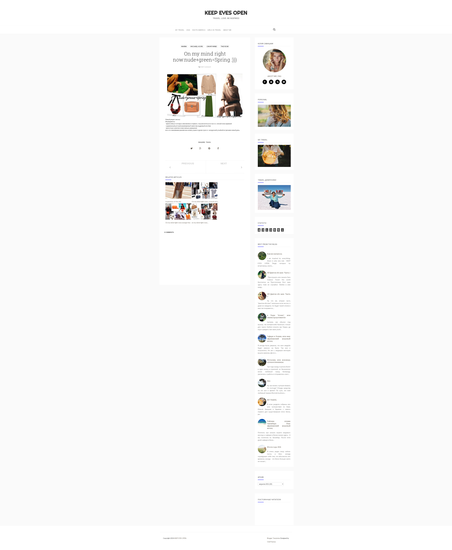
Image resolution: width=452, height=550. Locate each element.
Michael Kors (197, 46)
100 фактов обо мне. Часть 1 (278, 273)
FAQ (279, 76)
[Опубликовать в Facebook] (218, 148)
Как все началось (274, 254)
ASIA (188, 30)
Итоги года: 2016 (274, 447)
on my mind (212, 46)
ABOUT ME (227, 30)
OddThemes (271, 542)
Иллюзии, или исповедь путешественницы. (278, 361)
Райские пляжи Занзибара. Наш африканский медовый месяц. (278, 424)
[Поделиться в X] (192, 148)
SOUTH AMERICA (198, 30)
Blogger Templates (273, 538)
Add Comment (205, 67)
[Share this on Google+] (200, 148)
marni (184, 46)
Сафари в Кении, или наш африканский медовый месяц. (278, 338)
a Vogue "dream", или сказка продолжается (278, 316)
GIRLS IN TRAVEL (214, 30)
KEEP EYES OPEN (226, 12)
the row (224, 46)
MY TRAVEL (179, 30)
